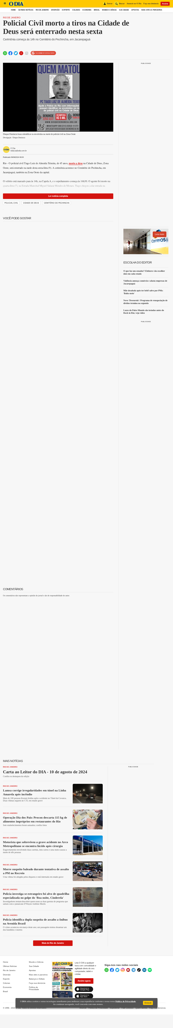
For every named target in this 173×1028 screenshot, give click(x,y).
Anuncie (82, 1008)
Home (13, 10)
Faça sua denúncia (151, 4)
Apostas (135, 10)
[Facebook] (112, 970)
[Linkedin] (144, 970)
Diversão (55, 10)
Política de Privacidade (34, 988)
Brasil (97, 10)
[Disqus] (58, 633)
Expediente (114, 1008)
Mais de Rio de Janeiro (53, 943)
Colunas (76, 10)
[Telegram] (134, 970)
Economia (86, 10)
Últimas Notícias (25, 10)
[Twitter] (117, 970)
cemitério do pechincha (56, 203)
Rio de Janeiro (42, 10)
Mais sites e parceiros (38, 975)
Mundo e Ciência (109, 10)
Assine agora (84, 981)
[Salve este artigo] (21, 53)
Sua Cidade (124, 10)
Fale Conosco (127, 1008)
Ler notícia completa (58, 196)
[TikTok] (139, 970)
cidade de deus (31, 203)
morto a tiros (76, 163)
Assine (165, 4)
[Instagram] (123, 970)
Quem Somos (141, 1008)
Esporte (66, 10)
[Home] (16, 6)
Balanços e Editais (37, 979)
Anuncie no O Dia (134, 4)
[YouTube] (128, 970)
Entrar (109, 4)
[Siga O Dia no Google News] (43, 53)
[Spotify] (150, 970)
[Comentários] (27, 53)
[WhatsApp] (106, 970)
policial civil (11, 203)
